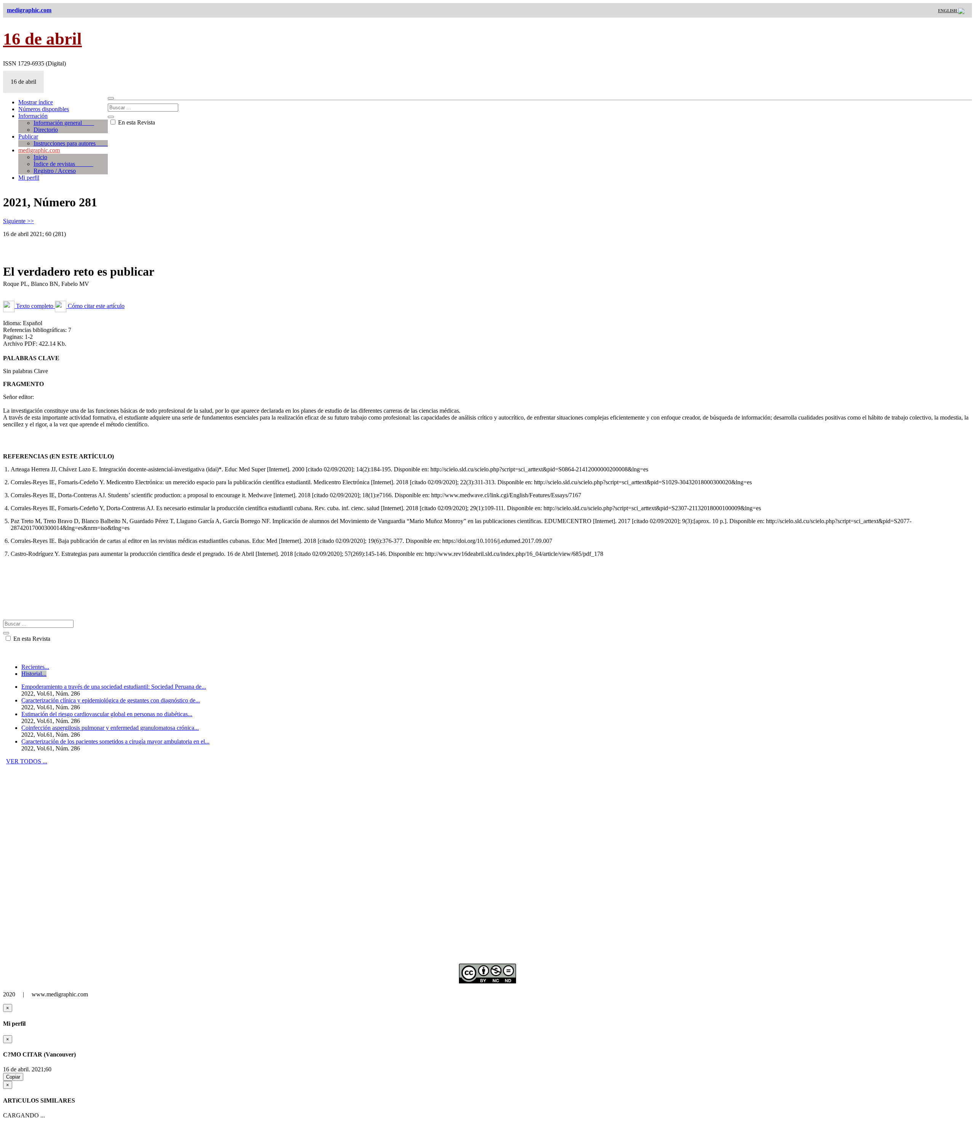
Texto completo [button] (34, 306)
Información (33, 116)
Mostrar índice (35, 102)
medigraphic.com (39, 150)
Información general (64, 123)
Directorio (46, 129)
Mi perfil (28, 177)
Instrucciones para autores (71, 143)
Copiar (13, 1077)
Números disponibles (43, 109)
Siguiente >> (18, 221)
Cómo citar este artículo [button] (95, 306)
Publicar (28, 136)
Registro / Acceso (55, 171)
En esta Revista (136, 122)
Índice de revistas (63, 164)
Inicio (40, 157)
